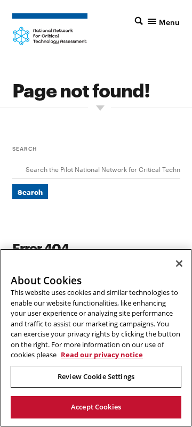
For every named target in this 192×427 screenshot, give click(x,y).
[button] (157, 21)
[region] (96, 338)
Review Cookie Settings (96, 376)
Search (24, 148)
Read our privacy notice (102, 354)
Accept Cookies (96, 407)
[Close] (179, 263)
